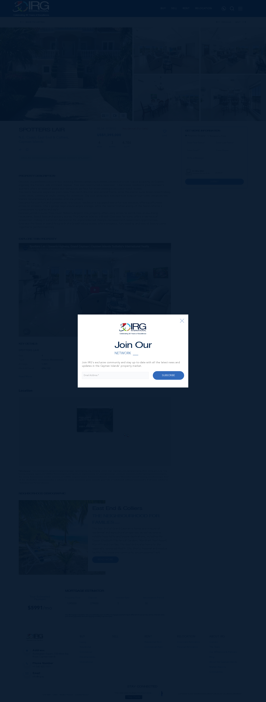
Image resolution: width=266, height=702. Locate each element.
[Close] (182, 321)
